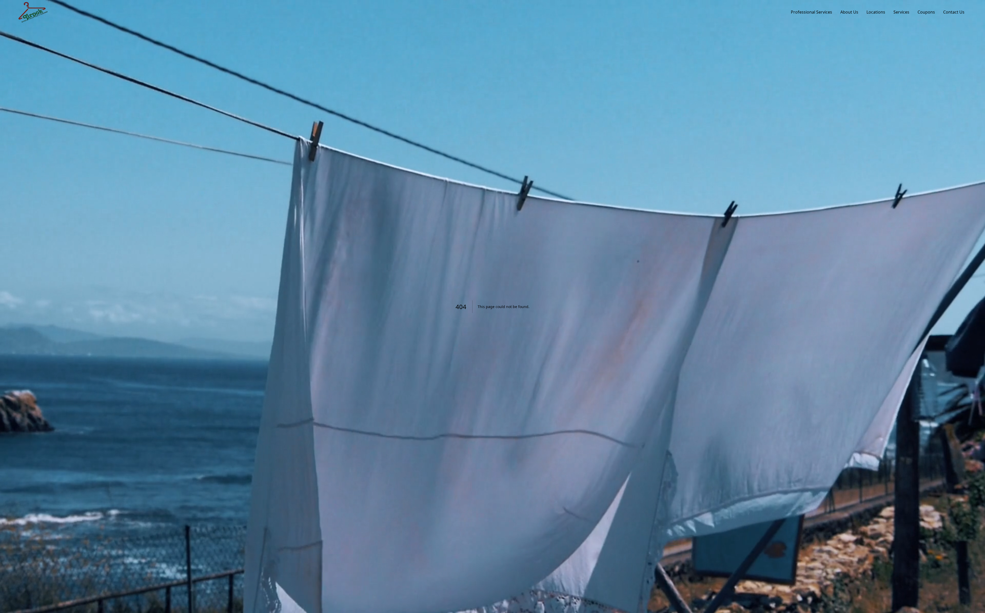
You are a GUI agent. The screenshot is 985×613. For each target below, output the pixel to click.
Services (901, 12)
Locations (875, 12)
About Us (849, 12)
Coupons (926, 12)
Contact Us (953, 12)
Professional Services (811, 12)
